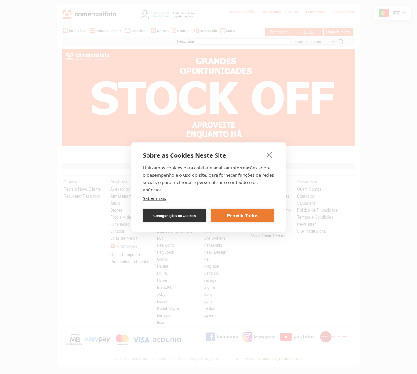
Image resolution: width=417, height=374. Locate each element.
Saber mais (154, 198)
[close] (269, 154)
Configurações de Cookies (174, 215)
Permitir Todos (242, 215)
